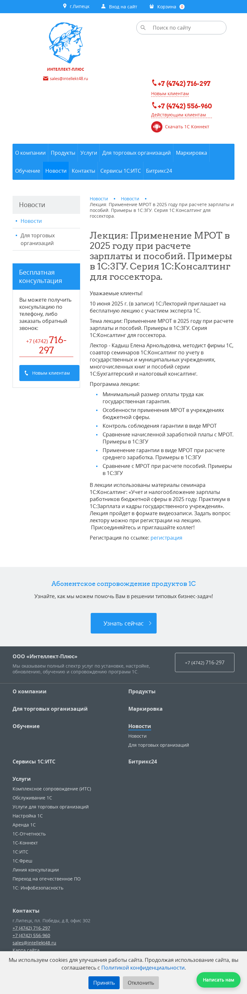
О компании (30, 691)
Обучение (26, 726)
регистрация (166, 537)
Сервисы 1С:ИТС (34, 761)
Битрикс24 (142, 761)
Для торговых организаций (38, 239)
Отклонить (141, 982)
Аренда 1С (24, 825)
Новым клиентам (170, 93)
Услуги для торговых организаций (51, 807)
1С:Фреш (22, 861)
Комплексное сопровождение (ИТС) (52, 789)
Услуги (22, 778)
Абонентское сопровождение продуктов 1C (123, 583)
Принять (104, 982)
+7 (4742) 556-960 (31, 935)
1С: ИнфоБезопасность (38, 888)
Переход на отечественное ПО (47, 879)
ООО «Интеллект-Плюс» (45, 656)
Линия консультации (36, 870)
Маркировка (145, 708)
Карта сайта (26, 950)
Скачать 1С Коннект (187, 127)
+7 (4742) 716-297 (31, 928)
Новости (31, 220)
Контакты (26, 910)
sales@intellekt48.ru (34, 943)
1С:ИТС (20, 852)
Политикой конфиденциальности (143, 967)
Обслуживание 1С (32, 798)
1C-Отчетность (29, 834)
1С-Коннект (25, 843)
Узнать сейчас (124, 623)
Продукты (142, 691)
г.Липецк (78, 6)
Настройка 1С (28, 816)
